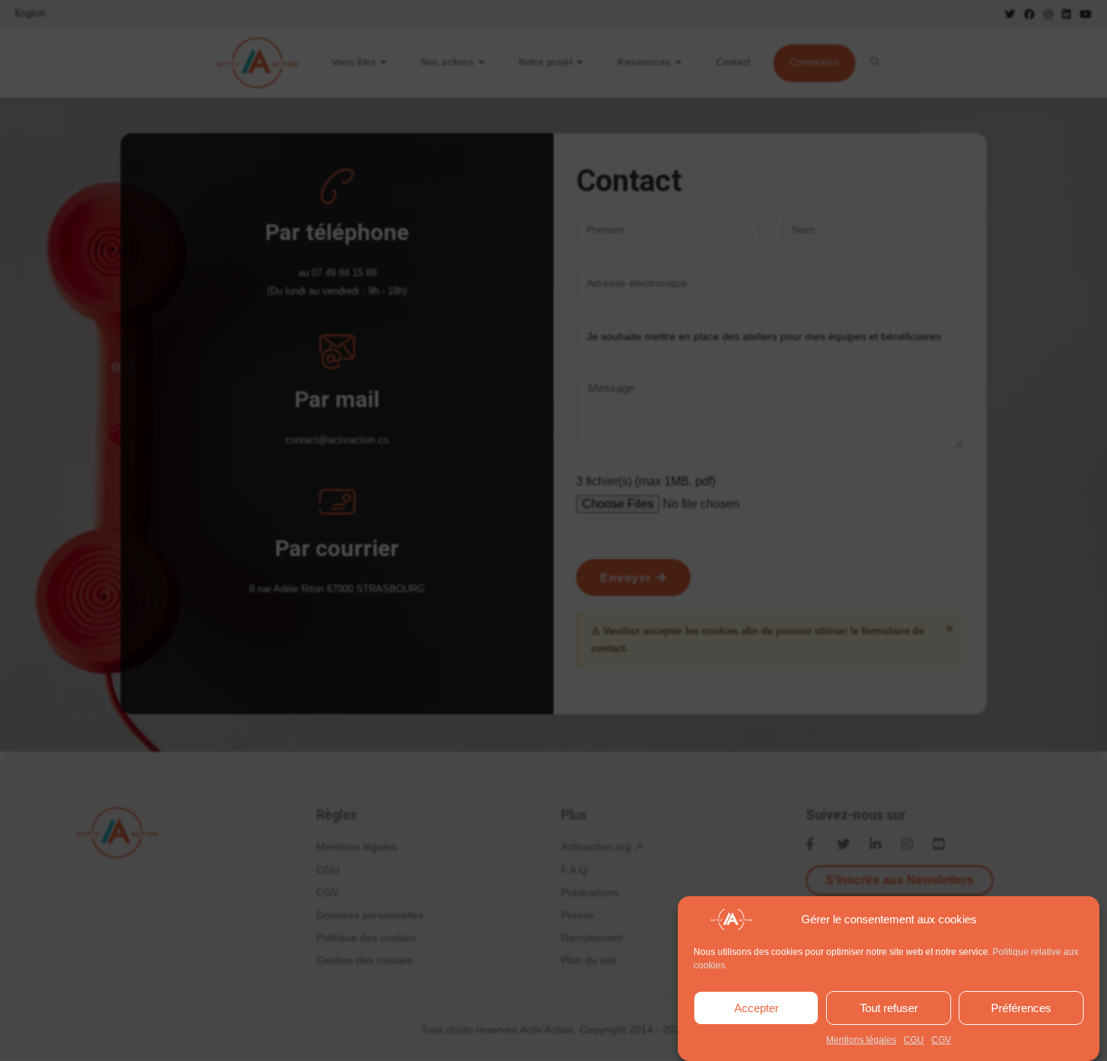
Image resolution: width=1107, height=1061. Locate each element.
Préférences (1021, 1008)
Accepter (756, 1008)
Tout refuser (889, 1008)
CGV (941, 1040)
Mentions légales (861, 1040)
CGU (914, 1040)
